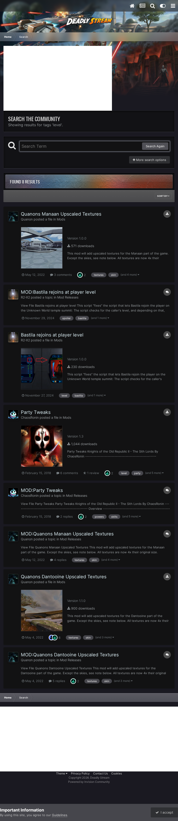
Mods (61, 219)
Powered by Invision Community (89, 781)
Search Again (155, 146)
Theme (61, 773)
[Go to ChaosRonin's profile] (13, 414)
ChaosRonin (30, 417)
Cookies (116, 773)
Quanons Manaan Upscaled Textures (61, 214)
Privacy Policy (80, 773)
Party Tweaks (36, 412)
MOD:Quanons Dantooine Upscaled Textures (70, 654)
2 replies (66, 516)
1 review (92, 473)
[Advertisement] (57, 78)
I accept (166, 812)
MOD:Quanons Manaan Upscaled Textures (67, 534)
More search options (150, 160)
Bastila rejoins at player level (52, 335)
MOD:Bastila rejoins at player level (58, 292)
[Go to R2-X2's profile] (13, 294)
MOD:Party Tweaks (42, 490)
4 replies (60, 560)
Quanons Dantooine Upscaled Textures (63, 576)
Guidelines (59, 815)
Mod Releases (67, 297)
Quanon (27, 219)
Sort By (162, 196)
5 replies (58, 681)
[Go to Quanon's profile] (13, 216)
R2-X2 (25, 297)
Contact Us (100, 773)
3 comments (62, 275)
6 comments (68, 473)
